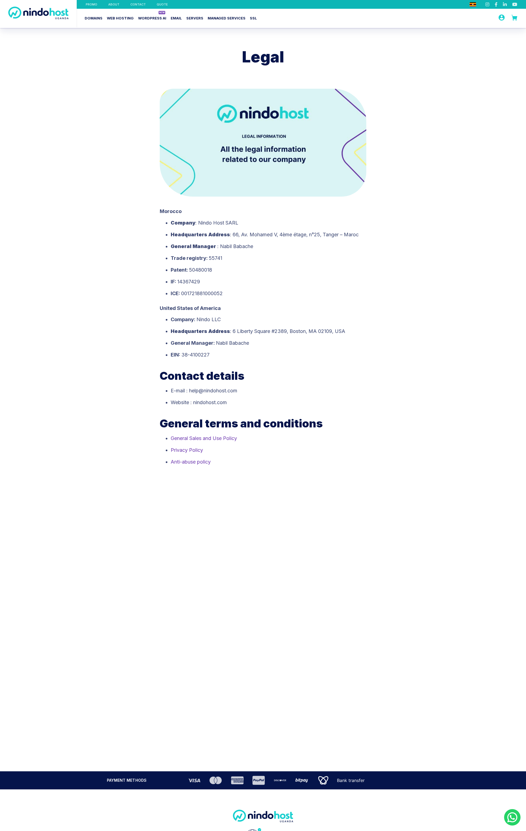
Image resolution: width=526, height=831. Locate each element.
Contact (138, 4)
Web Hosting (120, 18)
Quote (162, 4)
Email (176, 18)
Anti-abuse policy (191, 462)
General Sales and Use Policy (204, 438)
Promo (91, 4)
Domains (93, 18)
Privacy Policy (187, 450)
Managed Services (226, 18)
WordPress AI (152, 18)
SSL (253, 18)
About (113, 4)
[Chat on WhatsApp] (512, 817)
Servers (194, 18)
